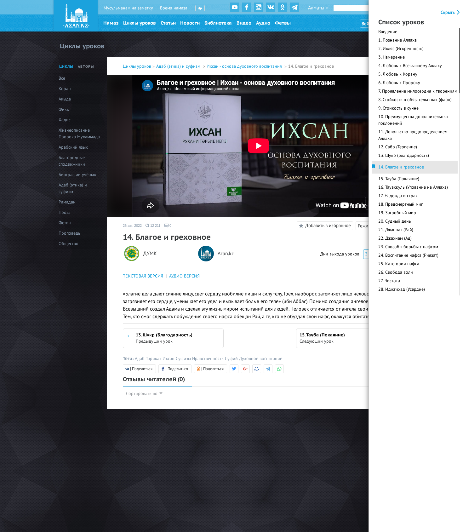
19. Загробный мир (397, 212)
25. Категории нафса (398, 263)
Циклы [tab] (66, 67)
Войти (368, 23)
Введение (387, 31)
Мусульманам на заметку (128, 8)
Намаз (110, 23)
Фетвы (283, 23)
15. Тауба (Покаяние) (398, 178)
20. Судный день (394, 221)
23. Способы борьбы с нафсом (408, 246)
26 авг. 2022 (132, 225)
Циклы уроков (139, 23)
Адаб (140, 358)
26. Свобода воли (395, 272)
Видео (244, 23)
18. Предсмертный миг (400, 204)
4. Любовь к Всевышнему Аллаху (410, 65)
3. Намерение (391, 57)
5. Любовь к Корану (397, 74)
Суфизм (184, 358)
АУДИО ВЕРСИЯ (184, 276)
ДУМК (150, 253)
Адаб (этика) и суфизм (179, 66)
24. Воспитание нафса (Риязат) (408, 255)
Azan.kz (226, 253)
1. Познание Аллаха (397, 40)
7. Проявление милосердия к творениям (417, 91)
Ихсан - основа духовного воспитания (245, 66)
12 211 (154, 225)
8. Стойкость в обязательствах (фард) (415, 99)
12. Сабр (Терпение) (397, 147)
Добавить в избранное (328, 225)
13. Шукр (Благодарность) (403, 155)
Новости (190, 23)
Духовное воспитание (260, 358)
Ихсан (169, 358)
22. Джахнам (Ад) (395, 238)
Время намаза (173, 8)
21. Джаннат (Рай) (395, 229)
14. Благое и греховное (401, 167)
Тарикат (154, 358)
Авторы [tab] (86, 67)
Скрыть (448, 12)
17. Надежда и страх (398, 195)
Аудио (263, 23)
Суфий (232, 358)
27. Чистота (389, 280)
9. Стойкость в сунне (398, 108)
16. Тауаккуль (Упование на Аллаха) (413, 187)
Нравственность (208, 358)
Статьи (168, 23)
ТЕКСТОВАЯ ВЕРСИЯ (143, 276)
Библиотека (218, 23)
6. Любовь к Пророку (399, 82)
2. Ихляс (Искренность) (401, 48)
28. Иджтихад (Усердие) (401, 289)
